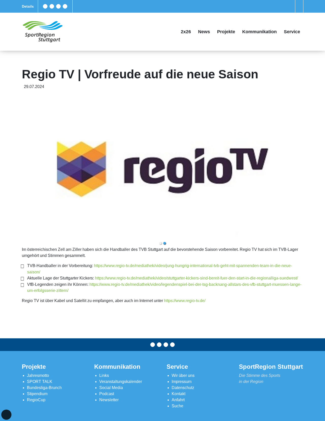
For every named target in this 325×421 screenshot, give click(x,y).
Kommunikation (259, 31)
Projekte (226, 31)
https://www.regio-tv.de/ (184, 301)
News (204, 31)
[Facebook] (45, 6)
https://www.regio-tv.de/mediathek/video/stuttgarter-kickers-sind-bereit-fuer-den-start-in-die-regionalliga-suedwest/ (196, 278)
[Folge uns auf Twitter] (52, 6)
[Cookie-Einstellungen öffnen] (6, 415)
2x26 (186, 31)
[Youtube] (65, 6)
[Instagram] (58, 6)
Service (292, 31)
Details (28, 6)
